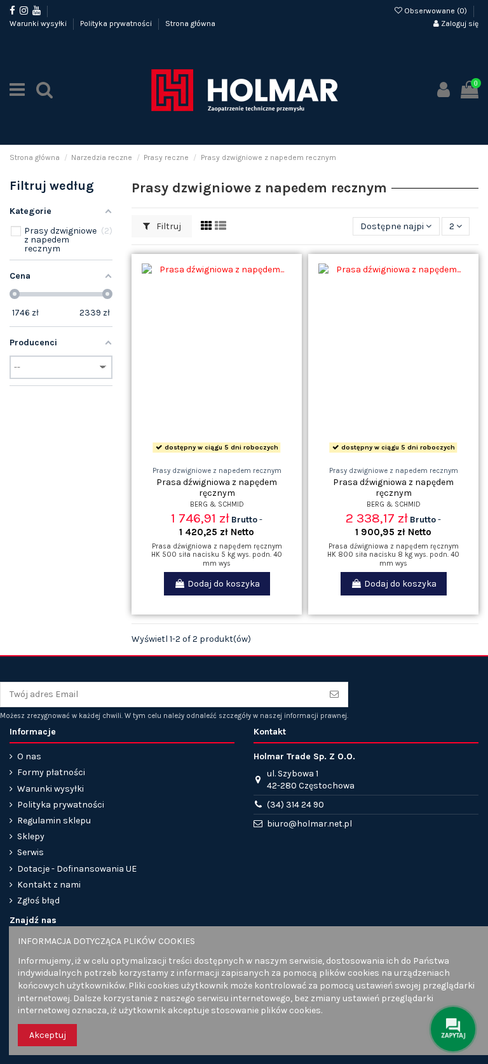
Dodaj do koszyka (223, 583)
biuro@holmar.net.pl (309, 823)
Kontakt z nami (49, 884)
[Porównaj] (217, 453)
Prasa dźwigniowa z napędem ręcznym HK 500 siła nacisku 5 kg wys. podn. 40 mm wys (216, 555)
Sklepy (30, 836)
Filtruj (167, 226)
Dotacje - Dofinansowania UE (77, 868)
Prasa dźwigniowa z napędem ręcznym (216, 487)
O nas (29, 756)
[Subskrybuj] (334, 694)
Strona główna (190, 23)
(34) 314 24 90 (295, 804)
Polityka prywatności (117, 23)
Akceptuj (47, 1035)
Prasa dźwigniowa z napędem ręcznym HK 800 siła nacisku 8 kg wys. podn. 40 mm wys (393, 555)
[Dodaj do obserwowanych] (199, 453)
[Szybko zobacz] (234, 453)
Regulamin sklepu (54, 820)
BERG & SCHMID (217, 504)
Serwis (30, 852)
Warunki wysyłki (39, 23)
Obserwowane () (435, 10)
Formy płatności (51, 772)
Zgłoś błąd (38, 900)
